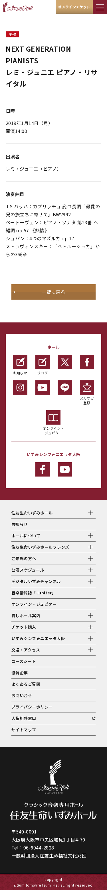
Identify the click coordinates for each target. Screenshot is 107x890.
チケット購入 (23, 627)
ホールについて (25, 535)
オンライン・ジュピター (53, 430)
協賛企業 (19, 672)
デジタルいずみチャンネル (36, 581)
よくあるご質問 (25, 684)
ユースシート (23, 661)
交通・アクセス (25, 650)
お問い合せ (21, 695)
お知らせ (20, 372)
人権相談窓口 (23, 718)
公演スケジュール (27, 570)
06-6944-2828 (38, 847)
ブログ (42, 372)
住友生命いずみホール (32, 513)
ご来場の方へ (23, 558)
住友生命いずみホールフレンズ (40, 547)
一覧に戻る (53, 291)
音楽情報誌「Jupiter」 (33, 593)
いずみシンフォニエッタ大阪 (38, 638)
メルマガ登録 (87, 400)
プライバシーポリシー (32, 707)
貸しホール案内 (25, 615)
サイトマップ (23, 729)
